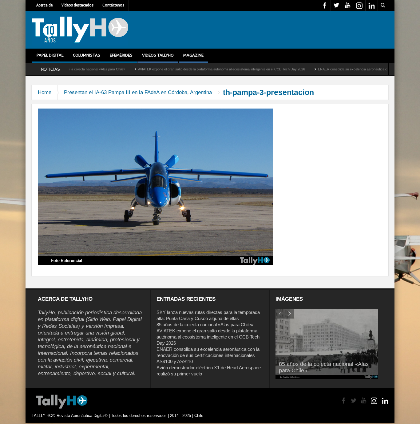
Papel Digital (50, 55)
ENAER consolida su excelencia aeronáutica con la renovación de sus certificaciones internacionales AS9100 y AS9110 (208, 355)
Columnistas (86, 55)
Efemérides (121, 55)
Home (44, 92)
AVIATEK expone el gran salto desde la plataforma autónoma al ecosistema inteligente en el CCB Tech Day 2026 (198, 69)
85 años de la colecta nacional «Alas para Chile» (205, 324)
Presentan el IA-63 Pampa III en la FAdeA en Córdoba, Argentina (138, 92)
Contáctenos (113, 5)
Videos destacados (77, 5)
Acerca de (44, 5)
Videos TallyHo (158, 55)
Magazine (193, 55)
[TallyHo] (80, 29)
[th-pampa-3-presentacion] (155, 186)
